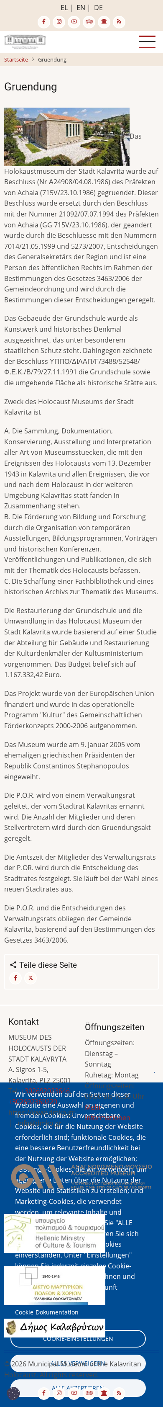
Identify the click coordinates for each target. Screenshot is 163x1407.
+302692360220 (32, 1101)
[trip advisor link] (89, 22)
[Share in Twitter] (30, 978)
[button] (81, 1179)
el (64, 7)
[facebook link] (44, 22)
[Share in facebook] (15, 978)
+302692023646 (45, 1090)
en (80, 7)
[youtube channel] (74, 22)
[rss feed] (119, 22)
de (98, 7)
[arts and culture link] (104, 22)
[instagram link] (59, 22)
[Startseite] (25, 41)
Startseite (16, 59)
